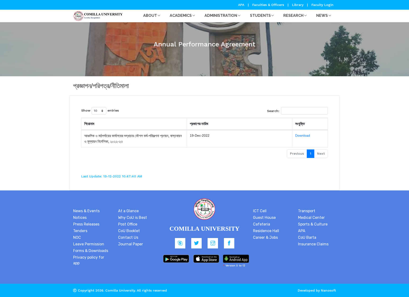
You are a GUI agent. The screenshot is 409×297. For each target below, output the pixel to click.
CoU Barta (307, 237)
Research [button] (293, 15)
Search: (273, 111)
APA (241, 5)
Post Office (127, 224)
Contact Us (128, 237)
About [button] (150, 15)
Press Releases (86, 224)
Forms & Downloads (90, 250)
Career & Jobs (265, 237)
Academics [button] (181, 15)
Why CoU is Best (132, 217)
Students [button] (260, 15)
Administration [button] (220, 15)
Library (298, 5)
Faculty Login (322, 5)
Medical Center (311, 217)
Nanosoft (328, 290)
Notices (80, 217)
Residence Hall (266, 231)
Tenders (80, 231)
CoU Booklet (129, 231)
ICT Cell (260, 211)
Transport (306, 211)
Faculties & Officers (268, 5)
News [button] (322, 15)
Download (302, 135)
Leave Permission (88, 244)
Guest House (264, 217)
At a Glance (128, 211)
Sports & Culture (313, 224)
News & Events (86, 211)
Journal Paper (130, 244)
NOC (77, 237)
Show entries (100, 110)
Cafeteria (261, 224)
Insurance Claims (313, 244)
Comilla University (120, 290)
